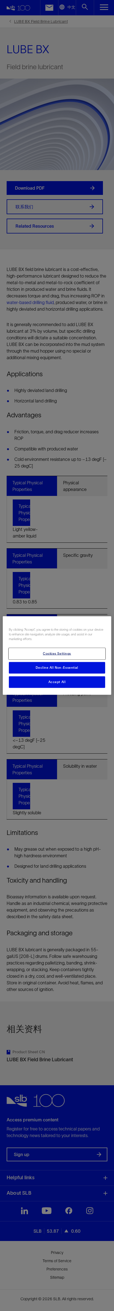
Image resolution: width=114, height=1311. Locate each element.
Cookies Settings (57, 653)
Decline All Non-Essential (57, 667)
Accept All (57, 682)
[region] (57, 655)
